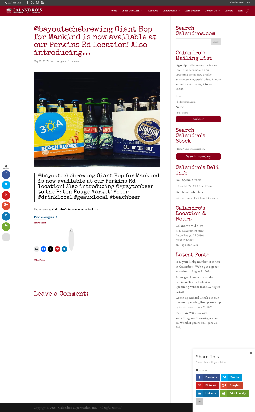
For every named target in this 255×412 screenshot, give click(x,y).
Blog (240, 11)
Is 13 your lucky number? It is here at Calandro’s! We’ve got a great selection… (198, 266)
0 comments (74, 61)
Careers (229, 11)
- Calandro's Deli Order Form (194, 186)
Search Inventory (198, 156)
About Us (153, 11)
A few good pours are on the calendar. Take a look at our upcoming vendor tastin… (194, 282)
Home (113, 11)
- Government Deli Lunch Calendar (197, 198)
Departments (170, 11)
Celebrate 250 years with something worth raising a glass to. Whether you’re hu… (197, 318)
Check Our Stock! (131, 11)
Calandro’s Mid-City (239, 3)
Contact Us (211, 11)
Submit (198, 119)
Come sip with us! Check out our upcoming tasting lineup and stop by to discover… (198, 302)
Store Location (192, 11)
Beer (52, 61)
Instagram (61, 61)
